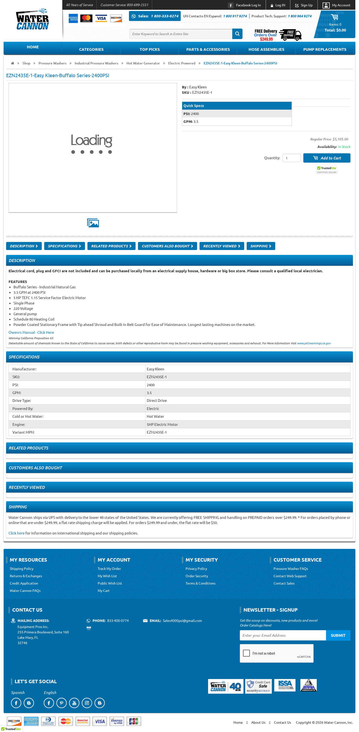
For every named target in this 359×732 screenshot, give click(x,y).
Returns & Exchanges (26, 576)
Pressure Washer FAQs (291, 568)
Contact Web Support (290, 576)
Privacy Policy (196, 568)
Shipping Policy (21, 568)
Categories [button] (91, 49)
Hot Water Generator (143, 63)
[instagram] (87, 703)
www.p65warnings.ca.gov (314, 343)
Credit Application (24, 583)
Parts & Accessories (208, 49)
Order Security (197, 576)
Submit (338, 635)
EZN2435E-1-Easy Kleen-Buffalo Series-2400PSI (240, 63)
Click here (17, 533)
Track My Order (109, 568)
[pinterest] (61, 703)
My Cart (104, 590)
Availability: (327, 146)
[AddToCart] (326, 158)
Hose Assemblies (266, 49)
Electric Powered (181, 63)
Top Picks (150, 49)
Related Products (110, 245)
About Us (258, 722)
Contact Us (282, 722)
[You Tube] (74, 703)
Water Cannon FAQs (25, 590)
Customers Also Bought (166, 245)
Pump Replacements (324, 49)
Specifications (63, 245)
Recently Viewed (220, 245)
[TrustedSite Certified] (327, 169)
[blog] (29, 703)
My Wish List (107, 576)
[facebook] (16, 703)
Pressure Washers (52, 63)
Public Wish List (110, 583)
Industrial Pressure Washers (96, 63)
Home (33, 46)
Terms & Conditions (200, 583)
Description (22, 245)
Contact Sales (284, 583)
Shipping (259, 245)
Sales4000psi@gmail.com (182, 620)
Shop (26, 63)
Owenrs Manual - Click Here (31, 332)
